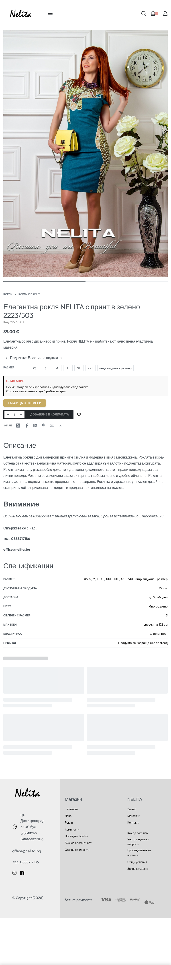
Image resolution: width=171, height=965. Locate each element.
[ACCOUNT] (165, 13)
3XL (116, 579)
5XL (131, 579)
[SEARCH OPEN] (143, 13)
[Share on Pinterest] (44, 426)
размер (8, 367)
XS (86, 579)
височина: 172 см (156, 624)
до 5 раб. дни (158, 597)
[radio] (34, 368)
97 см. (163, 588)
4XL (123, 579)
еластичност (159, 634)
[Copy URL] (61, 426)
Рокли (7, 294)
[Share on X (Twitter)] (18, 426)
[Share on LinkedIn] (35, 426)
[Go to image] (44, 281)
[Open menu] (50, 13)
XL (102, 579)
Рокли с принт (29, 294)
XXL (109, 579)
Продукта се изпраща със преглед (143, 643)
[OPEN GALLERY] (85, 153)
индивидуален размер (151, 579)
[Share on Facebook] (27, 426)
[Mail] (52, 426)
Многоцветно (158, 606)
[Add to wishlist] (79, 414)
